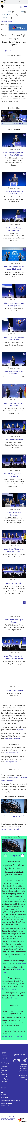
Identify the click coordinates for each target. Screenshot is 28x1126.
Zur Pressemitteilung (9, 989)
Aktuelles (3, 21)
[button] (14, 806)
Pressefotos (6, 1014)
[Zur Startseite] (3, 6)
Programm (22, 963)
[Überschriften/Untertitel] (20, 123)
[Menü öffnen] (25, 7)
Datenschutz (5, 1106)
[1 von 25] (14, 816)
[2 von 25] (16, 816)
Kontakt (3, 1095)
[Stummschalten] (22, 123)
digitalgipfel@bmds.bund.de (12, 1036)
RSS (2, 1092)
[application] (14, 117)
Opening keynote (11, 762)
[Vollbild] (25, 123)
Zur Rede (14, 998)
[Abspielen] (14, 117)
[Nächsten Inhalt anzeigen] (22, 816)
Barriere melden (6, 1103)
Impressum (4, 1097)
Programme (20, 730)
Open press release (11, 753)
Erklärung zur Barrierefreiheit (11, 1100)
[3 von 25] (19, 816)
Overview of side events (12, 739)
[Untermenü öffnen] (21, 7)
